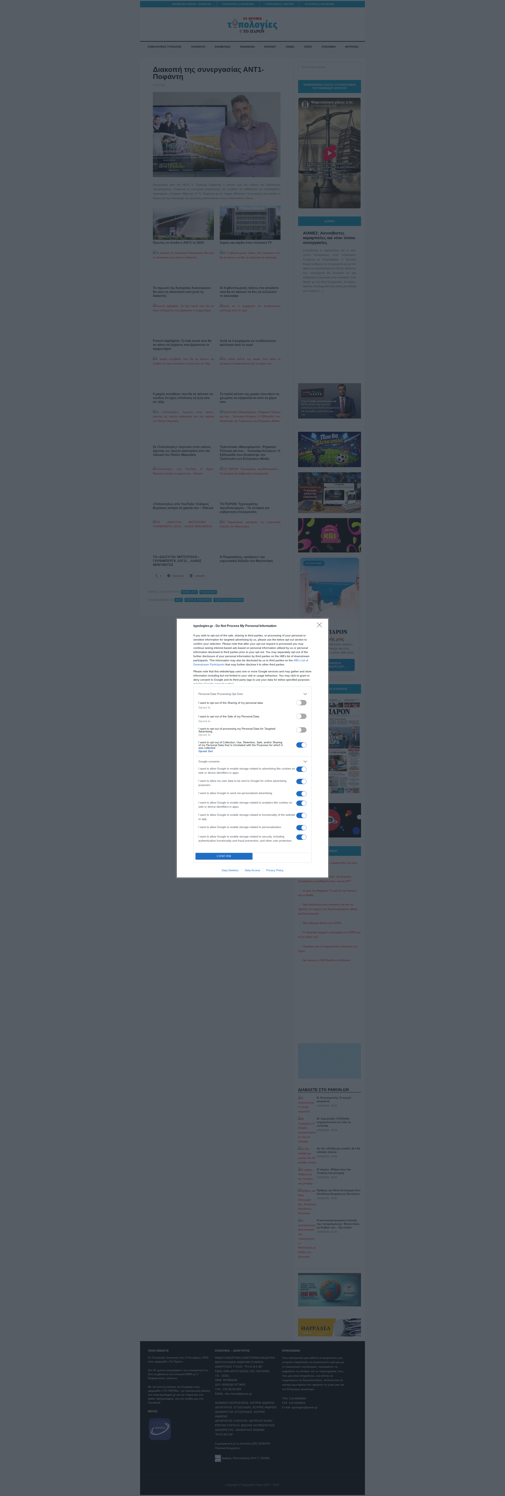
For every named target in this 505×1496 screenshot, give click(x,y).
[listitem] (252, 694)
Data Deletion (230, 870)
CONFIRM (224, 856)
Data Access (252, 870)
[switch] (301, 702)
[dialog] (252, 748)
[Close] (321, 626)
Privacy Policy (274, 870)
